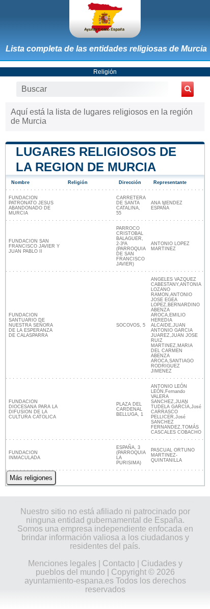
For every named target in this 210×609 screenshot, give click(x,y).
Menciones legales (62, 563)
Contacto (118, 563)
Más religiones (31, 478)
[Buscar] (187, 89)
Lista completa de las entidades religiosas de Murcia (106, 48)
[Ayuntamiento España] (105, 19)
